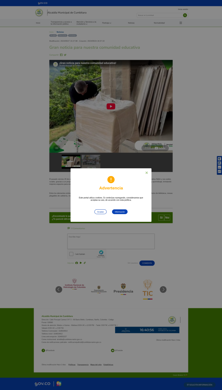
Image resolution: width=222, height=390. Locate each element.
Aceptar (100, 212)
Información (120, 212)
